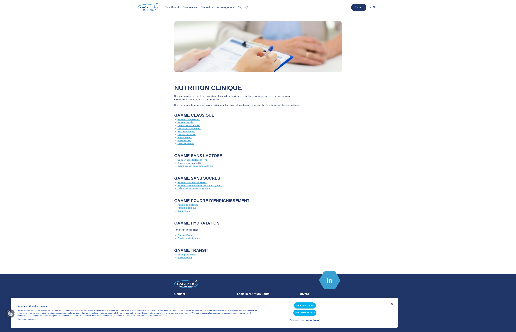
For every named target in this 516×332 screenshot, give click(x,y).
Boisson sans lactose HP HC (192, 160)
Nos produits (207, 7)
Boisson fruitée (185, 122)
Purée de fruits (185, 257)
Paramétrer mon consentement (305, 320)
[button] (10, 313)
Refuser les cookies (305, 313)
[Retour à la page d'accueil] (148, 7)
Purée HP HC (184, 140)
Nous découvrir (172, 7)
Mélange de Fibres (187, 255)
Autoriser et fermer (304, 305)
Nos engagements (225, 7)
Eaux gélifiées (185, 235)
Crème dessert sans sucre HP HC (195, 188)
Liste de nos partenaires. (27, 319)
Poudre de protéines (188, 205)
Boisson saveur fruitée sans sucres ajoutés (200, 185)
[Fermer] (392, 304)
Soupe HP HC (185, 137)
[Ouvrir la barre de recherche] (247, 7)
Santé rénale (184, 211)
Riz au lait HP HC (186, 131)
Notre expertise (190, 7)
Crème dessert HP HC (189, 125)
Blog (240, 7)
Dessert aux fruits (187, 134)
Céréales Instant (186, 143)
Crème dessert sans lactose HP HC (195, 166)
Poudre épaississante (189, 238)
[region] (204, 313)
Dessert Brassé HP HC (189, 128)
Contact (358, 7)
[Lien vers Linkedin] (329, 280)
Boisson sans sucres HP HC (192, 182)
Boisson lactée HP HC (189, 119)
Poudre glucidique (187, 208)
